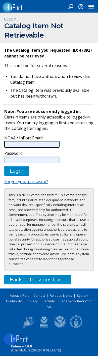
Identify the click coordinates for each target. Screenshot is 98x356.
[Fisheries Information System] (27, 327)
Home (8, 18)
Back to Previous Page (38, 280)
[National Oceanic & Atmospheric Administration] (60, 327)
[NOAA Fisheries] (44, 327)
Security (48, 301)
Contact (39, 295)
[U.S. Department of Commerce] (76, 327)
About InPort (19, 295)
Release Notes (61, 295)
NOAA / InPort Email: (23, 138)
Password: (13, 153)
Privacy (32, 301)
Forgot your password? (26, 181)
